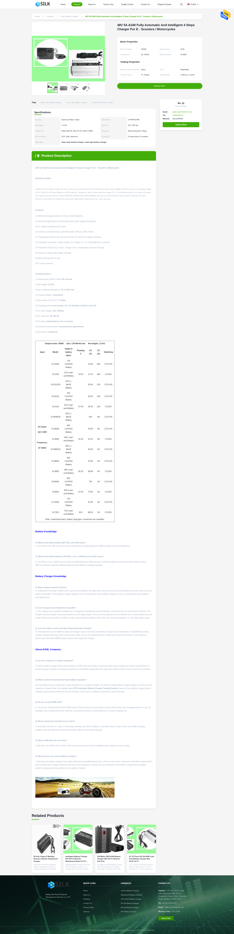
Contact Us (145, 4)
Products (76, 4)
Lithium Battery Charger (130, 891)
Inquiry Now (181, 125)
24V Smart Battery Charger (131, 899)
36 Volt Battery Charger (130, 903)
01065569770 (177, 115)
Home (63, 4)
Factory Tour (108, 4)
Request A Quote (164, 4)
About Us (92, 4)
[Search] (181, 4)
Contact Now (46, 869)
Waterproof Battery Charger (131, 895)
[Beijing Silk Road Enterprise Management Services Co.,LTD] (43, 4)
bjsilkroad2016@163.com (182, 112)
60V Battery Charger (129, 912)
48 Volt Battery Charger (130, 907)
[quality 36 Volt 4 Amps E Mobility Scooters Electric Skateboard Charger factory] (46, 839)
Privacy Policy (88, 907)
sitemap (86, 912)
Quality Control (127, 4)
